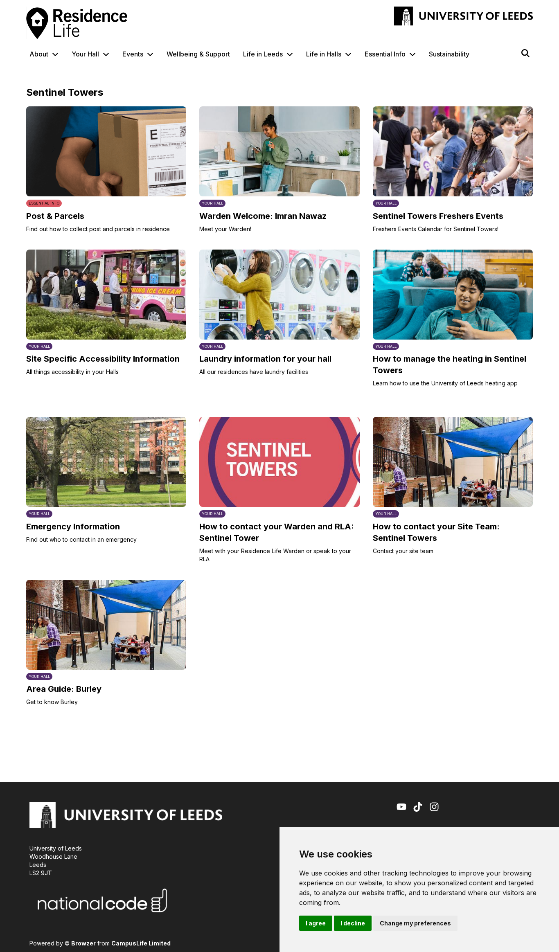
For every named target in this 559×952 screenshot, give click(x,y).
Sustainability (449, 54)
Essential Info (385, 54)
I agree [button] (316, 923)
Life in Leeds (263, 54)
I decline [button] (352, 923)
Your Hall (85, 54)
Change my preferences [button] (415, 923)
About (38, 54)
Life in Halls (323, 54)
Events (132, 54)
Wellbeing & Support (198, 54)
